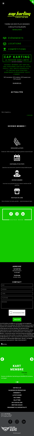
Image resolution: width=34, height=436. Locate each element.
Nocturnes (17, 397)
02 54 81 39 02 (17, 277)
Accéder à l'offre (22, 369)
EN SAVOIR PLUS (17, 83)
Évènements (17, 392)
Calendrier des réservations (17, 390)
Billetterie (17, 400)
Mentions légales (17, 405)
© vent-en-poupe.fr (17, 433)
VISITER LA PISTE (17, 29)
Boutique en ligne (17, 402)
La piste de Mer (17, 395)
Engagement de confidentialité (17, 407)
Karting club (17, 387)
